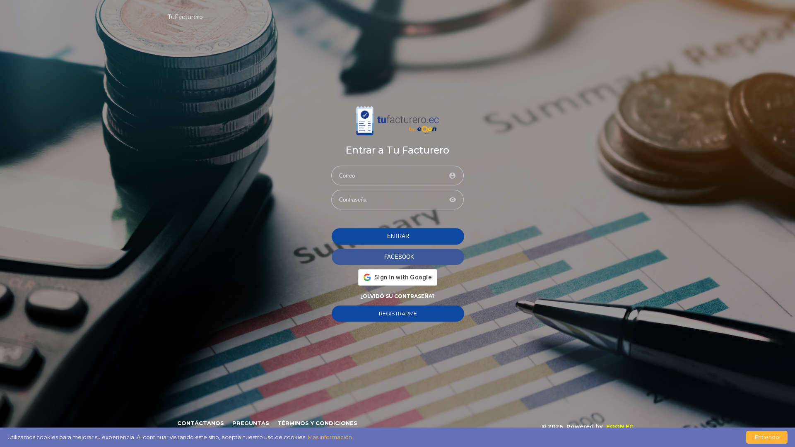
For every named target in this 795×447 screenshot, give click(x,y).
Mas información (330, 437)
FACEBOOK (399, 257)
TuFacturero (185, 17)
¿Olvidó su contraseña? (397, 296)
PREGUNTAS (250, 423)
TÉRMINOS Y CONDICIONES (317, 423)
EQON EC (620, 426)
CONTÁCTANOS (200, 423)
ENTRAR (398, 236)
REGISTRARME (398, 313)
